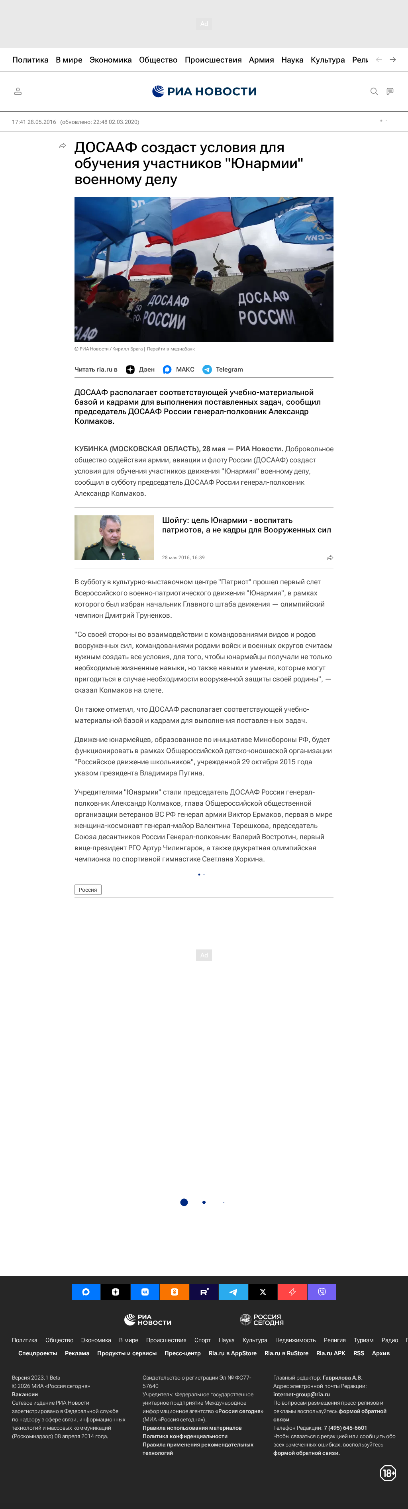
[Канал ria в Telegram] (233, 1292)
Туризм (364, 1340)
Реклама (77, 1353)
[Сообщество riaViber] (322, 1292)
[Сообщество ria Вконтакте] (145, 1292)
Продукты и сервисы (127, 1353)
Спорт (202, 1340)
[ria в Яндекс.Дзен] (115, 1292)
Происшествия (166, 1340)
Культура (255, 1340)
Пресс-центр (183, 1353)
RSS (358, 1353)
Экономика (96, 1340)
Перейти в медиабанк (171, 349)
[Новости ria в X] (263, 1292)
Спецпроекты (37, 1353)
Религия (335, 1340)
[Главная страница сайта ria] (204, 92)
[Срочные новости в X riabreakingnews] (292, 1292)
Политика (24, 1340)
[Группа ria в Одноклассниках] (174, 1292)
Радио (390, 1340)
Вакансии (25, 1394)
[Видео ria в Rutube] (204, 1292)
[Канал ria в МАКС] (86, 1292)
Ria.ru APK (330, 1353)
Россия (88, 890)
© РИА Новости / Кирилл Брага (109, 349)
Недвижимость (295, 1340)
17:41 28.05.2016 (34, 122)
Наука (227, 1340)
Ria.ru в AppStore (233, 1353)
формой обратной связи (305, 1453)
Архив (381, 1353)
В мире (128, 1340)
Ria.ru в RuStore (286, 1353)
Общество (59, 1340)
